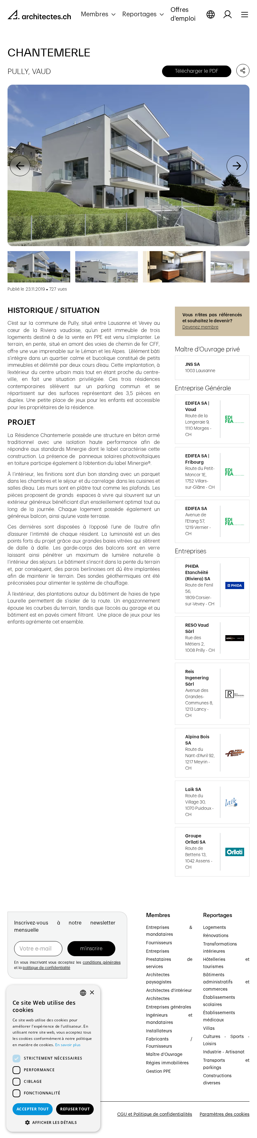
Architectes (158, 999)
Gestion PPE (158, 1071)
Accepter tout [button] (33, 1109)
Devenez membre (200, 327)
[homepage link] (39, 15)
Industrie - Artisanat (223, 1052)
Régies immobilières (167, 1063)
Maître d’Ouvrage (164, 1054)
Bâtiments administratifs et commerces (226, 982)
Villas (209, 1028)
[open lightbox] (128, 165)
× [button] (91, 992)
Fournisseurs (159, 943)
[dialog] (53, 1058)
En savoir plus (68, 1044)
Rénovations (215, 936)
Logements (214, 927)
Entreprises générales (168, 1007)
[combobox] (83, 993)
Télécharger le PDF (196, 71)
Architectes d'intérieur (169, 990)
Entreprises (157, 951)
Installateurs (159, 1031)
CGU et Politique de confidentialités (154, 1114)
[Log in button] (227, 14)
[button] (99, 14)
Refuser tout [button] (75, 1109)
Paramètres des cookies (224, 1114)
